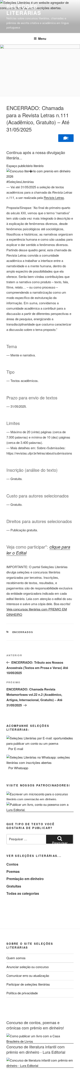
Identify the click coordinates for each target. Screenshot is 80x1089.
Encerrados (22, 632)
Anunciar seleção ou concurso (27, 967)
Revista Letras (54, 197)
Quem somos (16, 958)
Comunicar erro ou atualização (27, 975)
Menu (42, 38)
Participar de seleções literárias (28, 984)
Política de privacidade (22, 993)
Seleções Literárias (23, 9)
